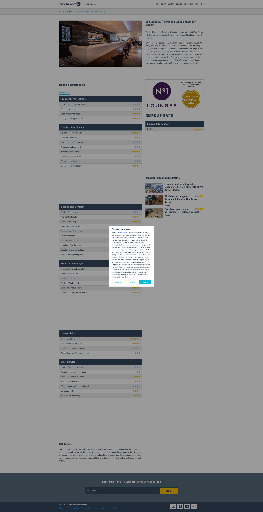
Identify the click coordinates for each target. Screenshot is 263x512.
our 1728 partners (122, 233)
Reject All (132, 282)
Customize (118, 282)
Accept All (145, 282)
